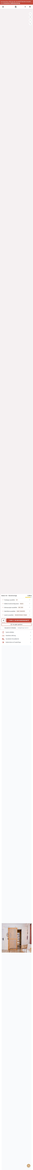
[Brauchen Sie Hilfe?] (28, 1165)
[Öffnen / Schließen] (30, 17)
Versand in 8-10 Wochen (10, 628)
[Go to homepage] (16, 7)
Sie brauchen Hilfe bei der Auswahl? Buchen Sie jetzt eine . (16, 2)
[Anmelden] (25, 6)
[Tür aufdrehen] (30, 20)
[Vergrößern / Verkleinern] (30, 13)
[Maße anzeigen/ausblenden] (30, 23)
